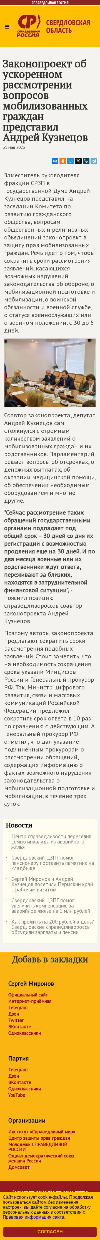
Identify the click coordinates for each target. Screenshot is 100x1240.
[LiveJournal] (86, 161)
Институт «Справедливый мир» (41, 1131)
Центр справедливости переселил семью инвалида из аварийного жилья (48, 842)
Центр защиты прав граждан (39, 1138)
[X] (78, 161)
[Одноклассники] (62, 161)
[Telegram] (94, 161)
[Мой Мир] (70, 161)
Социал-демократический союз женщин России (41, 1158)
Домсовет (19, 1167)
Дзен (13, 1013)
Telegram (18, 1007)
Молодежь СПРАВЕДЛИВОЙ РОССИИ (38, 1147)
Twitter (16, 1020)
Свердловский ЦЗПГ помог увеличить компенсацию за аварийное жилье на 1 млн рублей (48, 906)
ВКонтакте (19, 1026)
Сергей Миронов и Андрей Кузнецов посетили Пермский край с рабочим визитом (49, 884)
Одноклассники (24, 1033)
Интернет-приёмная (29, 1001)
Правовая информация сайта (33, 1217)
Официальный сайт (28, 994)
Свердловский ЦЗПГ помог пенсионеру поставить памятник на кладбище (50, 863)
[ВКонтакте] (55, 161)
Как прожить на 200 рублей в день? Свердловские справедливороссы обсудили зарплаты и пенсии (50, 927)
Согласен (50, 1231)
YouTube (16, 1095)
